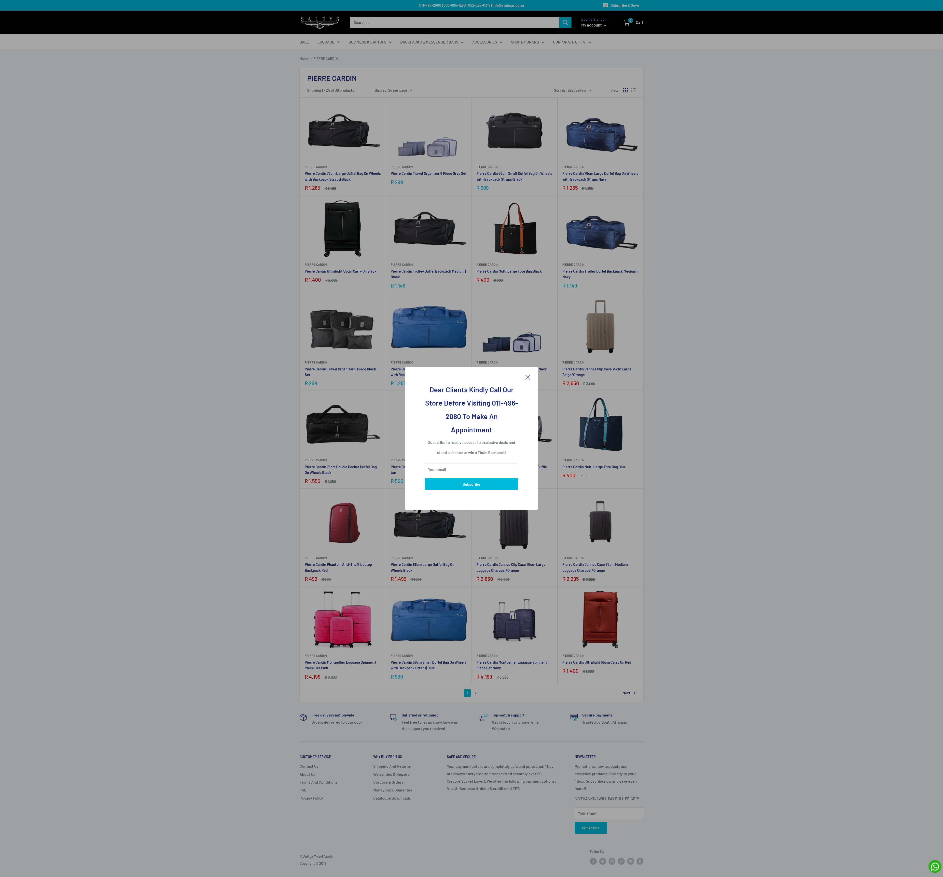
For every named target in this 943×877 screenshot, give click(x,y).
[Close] (528, 376)
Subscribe (471, 484)
